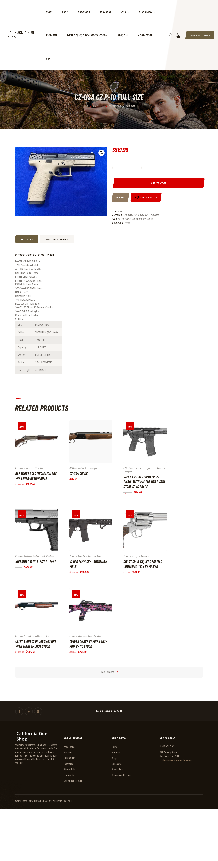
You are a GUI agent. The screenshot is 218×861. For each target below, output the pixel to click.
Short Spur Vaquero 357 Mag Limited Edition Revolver (142, 564)
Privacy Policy (70, 769)
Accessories (70, 746)
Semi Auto (154, 215)
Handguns (137, 219)
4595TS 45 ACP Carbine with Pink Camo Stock (88, 643)
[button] (101, 153)
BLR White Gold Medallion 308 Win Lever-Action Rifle (36, 476)
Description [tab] (27, 239)
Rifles (42, 468)
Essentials (69, 763)
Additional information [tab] (57, 239)
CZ (125, 215)
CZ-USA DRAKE (78, 473)
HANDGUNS (143, 215)
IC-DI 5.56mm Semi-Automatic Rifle (88, 564)
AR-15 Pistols (128, 468)
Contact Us (69, 775)
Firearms (132, 215)
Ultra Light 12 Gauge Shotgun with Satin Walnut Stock (35, 643)
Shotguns (94, 468)
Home (85, 106)
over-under (85, 468)
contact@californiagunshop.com (176, 760)
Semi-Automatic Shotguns (34, 635)
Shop (95, 106)
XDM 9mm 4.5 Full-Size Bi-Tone (35, 561)
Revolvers (145, 556)
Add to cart (159, 183)
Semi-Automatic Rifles (92, 556)
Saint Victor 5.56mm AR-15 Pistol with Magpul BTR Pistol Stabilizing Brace (144, 482)
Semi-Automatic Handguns (43, 556)
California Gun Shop (37, 800)
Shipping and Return (73, 780)
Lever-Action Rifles (31, 468)
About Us (116, 752)
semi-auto (148, 219)
